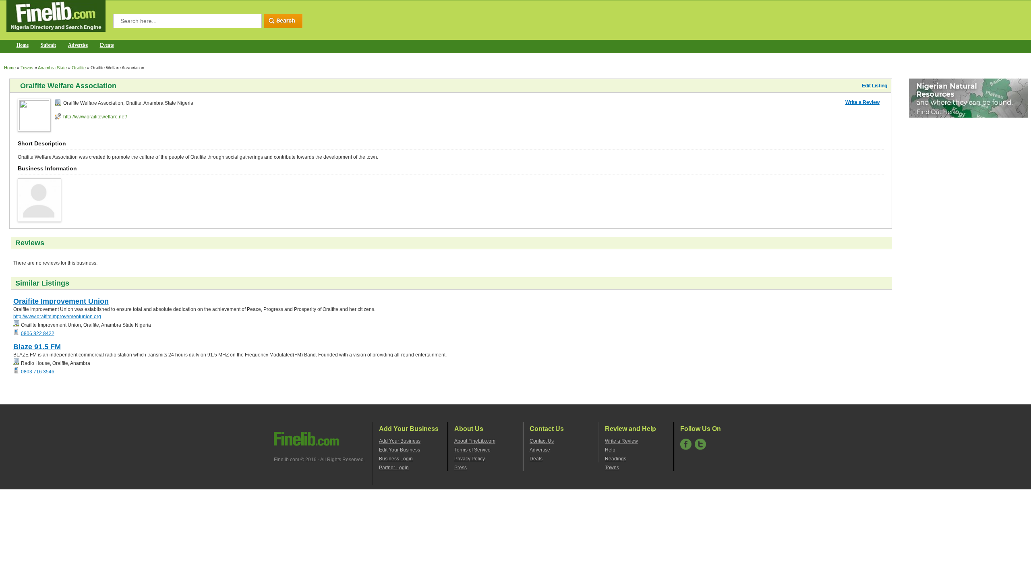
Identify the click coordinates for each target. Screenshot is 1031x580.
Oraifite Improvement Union (61, 301)
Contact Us (542, 441)
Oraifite (79, 67)
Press (460, 467)
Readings (615, 459)
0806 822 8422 (37, 333)
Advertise (78, 45)
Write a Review (862, 102)
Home (23, 45)
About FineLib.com (474, 441)
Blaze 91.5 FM (37, 347)
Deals (536, 459)
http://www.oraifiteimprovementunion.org (57, 316)
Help (610, 450)
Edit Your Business (399, 450)
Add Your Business (399, 441)
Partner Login (394, 467)
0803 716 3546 (37, 372)
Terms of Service (472, 450)
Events (107, 45)
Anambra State (52, 67)
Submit (48, 45)
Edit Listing (874, 86)
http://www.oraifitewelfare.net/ (95, 117)
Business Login (396, 459)
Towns (27, 67)
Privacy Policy (469, 459)
